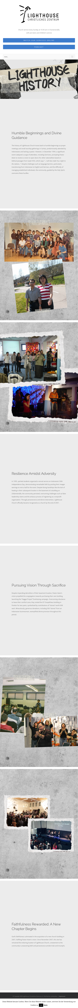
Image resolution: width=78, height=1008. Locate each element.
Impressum (62, 996)
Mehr (46, 1005)
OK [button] (41, 1005)
